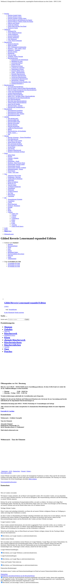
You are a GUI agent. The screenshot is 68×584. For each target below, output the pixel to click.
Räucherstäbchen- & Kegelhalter (17, 131)
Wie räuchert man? (13, 118)
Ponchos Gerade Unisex (14, 15)
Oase (6, 349)
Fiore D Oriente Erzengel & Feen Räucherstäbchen (22, 90)
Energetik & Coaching (7, 411)
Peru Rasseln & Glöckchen (15, 145)
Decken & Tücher (13, 28)
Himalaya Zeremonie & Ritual (16, 151)
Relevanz (10, 255)
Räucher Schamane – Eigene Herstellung (19, 137)
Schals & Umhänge (13, 24)
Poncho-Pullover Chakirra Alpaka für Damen (20, 21)
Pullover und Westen (13, 23)
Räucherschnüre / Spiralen (15, 105)
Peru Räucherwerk (13, 139)
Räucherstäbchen (12, 345)
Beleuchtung (11, 194)
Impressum (4, 471)
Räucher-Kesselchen (13, 126)
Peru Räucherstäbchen (14, 99)
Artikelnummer (12, 258)
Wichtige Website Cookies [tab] (8, 508)
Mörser (10, 129)
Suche (27, 319)
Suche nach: (4, 319)
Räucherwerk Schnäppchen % (16, 107)
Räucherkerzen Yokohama (15, 112)
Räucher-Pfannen (13, 124)
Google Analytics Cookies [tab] (8, 522)
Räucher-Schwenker (13, 123)
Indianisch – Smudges (14, 50)
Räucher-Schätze (12, 51)
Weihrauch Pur (12, 31)
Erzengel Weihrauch (13, 36)
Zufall (9, 257)
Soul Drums (11, 148)
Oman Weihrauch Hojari (15, 32)
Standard (10, 244)
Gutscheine (11, 196)
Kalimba (10, 159)
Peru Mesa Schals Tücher (15, 140)
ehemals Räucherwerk (14, 340)
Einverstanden (5, 482)
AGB (10, 471)
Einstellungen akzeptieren (8, 576)
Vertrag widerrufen (38, 471)
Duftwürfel (11, 180)
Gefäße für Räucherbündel (15, 128)
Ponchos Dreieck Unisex (15, 17)
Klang (7, 337)
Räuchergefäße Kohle (14, 121)
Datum (10, 250)
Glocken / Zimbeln (13, 158)
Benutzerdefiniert (12, 246)
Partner (28, 471)
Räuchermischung (13, 58)
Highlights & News (9, 335)
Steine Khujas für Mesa (14, 142)
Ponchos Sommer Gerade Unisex (17, 18)
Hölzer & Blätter (12, 45)
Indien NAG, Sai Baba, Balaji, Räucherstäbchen (21, 96)
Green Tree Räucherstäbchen (16, 91)
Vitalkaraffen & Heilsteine (15, 178)
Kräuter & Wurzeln (13, 44)
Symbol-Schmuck (13, 191)
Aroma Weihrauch (13, 34)
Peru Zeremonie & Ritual (15, 144)
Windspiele (11, 190)
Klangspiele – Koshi (13, 161)
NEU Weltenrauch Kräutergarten (17, 47)
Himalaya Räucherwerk (14, 150)
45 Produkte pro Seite (14, 266)
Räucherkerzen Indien (14, 115)
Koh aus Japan (12, 55)
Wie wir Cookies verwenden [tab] (9, 493)
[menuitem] (35, 21)
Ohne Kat (7, 331)
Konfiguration (13, 482)
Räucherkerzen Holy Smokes (16, 113)
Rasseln (10, 156)
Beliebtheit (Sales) (13, 252)
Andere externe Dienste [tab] (7, 539)
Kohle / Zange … (13, 132)
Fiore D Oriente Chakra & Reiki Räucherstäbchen (22, 88)
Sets (9, 134)
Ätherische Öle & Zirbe (14, 175)
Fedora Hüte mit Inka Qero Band (17, 26)
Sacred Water (11, 147)
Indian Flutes (11, 155)
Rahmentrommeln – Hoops (15, 169)
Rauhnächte (11, 53)
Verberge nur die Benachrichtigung (25, 576)
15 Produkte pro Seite (14, 263)
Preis (9, 249)
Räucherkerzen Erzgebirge (15, 110)
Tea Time (10, 193)
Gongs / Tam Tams (13, 172)
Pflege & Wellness (13, 182)
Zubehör (8, 329)
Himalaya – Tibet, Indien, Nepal (17, 48)
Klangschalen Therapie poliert (16, 164)
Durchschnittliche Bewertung (16, 254)
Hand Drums (11, 171)
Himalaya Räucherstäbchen (15, 94)
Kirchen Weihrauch (13, 37)
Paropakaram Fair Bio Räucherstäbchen (19, 98)
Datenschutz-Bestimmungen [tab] (8, 568)
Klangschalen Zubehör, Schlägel (17, 167)
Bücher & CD (12, 183)
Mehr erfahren (33, 479)
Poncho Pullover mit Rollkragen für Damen (20, 20)
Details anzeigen (19, 312)
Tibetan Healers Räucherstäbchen (17, 102)
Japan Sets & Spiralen (14, 104)
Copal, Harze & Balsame (15, 40)
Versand (23, 471)
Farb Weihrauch (12, 39)
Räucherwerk (10, 333)
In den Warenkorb (9, 312)
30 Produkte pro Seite (14, 265)
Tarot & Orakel (12, 185)
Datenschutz (16, 471)
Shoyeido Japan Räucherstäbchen (17, 101)
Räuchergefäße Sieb (13, 120)
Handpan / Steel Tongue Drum (16, 163)
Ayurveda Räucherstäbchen (15, 86)
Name (9, 247)
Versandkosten (13, 309)
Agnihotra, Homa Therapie (15, 56)
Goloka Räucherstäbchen (15, 93)
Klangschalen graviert (14, 166)
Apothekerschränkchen (14, 186)
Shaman (8, 327)
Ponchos (8, 351)
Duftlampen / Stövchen (14, 177)
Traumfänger (11, 188)
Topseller (6, 347)
